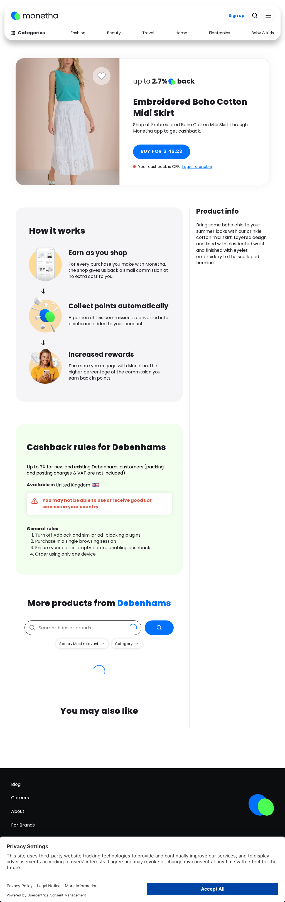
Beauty (114, 33)
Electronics (219, 33)
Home (181, 33)
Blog (16, 784)
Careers (20, 798)
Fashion (78, 33)
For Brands (23, 825)
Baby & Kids (263, 33)
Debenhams (144, 603)
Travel (148, 33)
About (17, 811)
